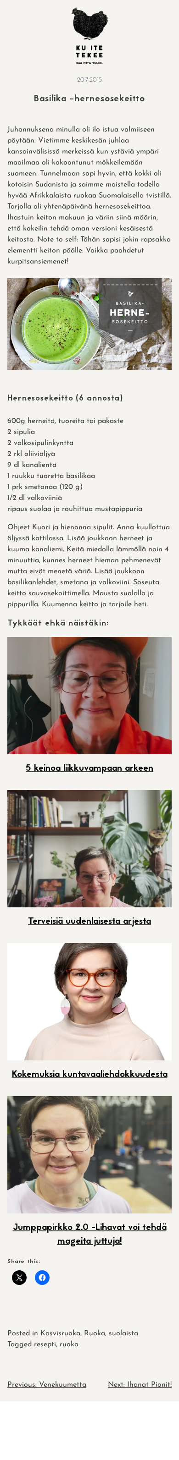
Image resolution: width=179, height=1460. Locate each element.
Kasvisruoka (60, 1333)
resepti (45, 1344)
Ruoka (94, 1333)
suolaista (123, 1333)
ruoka (69, 1344)
